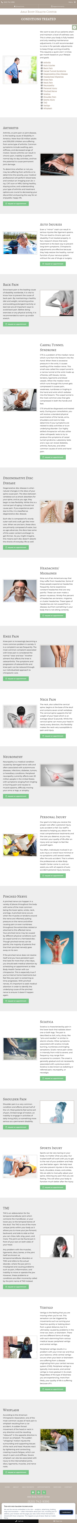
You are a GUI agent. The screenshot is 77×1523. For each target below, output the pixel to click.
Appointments (58, 6)
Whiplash (47, 108)
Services (57, 1487)
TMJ (45, 103)
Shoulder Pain (49, 97)
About (16, 1487)
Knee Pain (48, 80)
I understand (66, 1512)
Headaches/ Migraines (53, 77)
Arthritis (47, 62)
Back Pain (48, 68)
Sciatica (46, 94)
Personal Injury (50, 88)
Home (7, 1487)
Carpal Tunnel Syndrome (54, 71)
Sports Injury (49, 100)
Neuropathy (48, 85)
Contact (68, 1487)
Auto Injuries (49, 65)
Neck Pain (48, 83)
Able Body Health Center (38, 11)
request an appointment (16, 204)
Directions (19, 6)
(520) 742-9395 (9, 2)
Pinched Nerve (50, 91)
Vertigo (46, 105)
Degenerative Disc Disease (55, 74)
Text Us (59, 1521)
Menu (71, 2)
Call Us (20, 1521)
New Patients (28, 1487)
